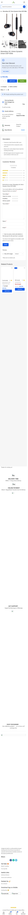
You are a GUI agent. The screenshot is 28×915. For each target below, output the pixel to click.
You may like (4, 868)
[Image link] (6, 897)
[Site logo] (13, 2)
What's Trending (5, 866)
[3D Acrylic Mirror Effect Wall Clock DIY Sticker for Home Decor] (20, 273)
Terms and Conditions (6, 877)
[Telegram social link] (8, 90)
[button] (7, 391)
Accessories (18, 282)
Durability (5, 198)
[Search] (24, 6)
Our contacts (4, 883)
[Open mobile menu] (1, 2)
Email (4, 227)
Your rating (6, 194)
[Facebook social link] (5, 90)
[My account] (24, 2)
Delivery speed (6, 200)
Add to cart (12, 80)
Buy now (22, 80)
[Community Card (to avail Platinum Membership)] (7, 323)
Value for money (7, 196)
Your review (6, 203)
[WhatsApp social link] (6, 90)
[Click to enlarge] (3, 36)
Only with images (8, 253)
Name (4, 221)
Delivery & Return (5, 875)
